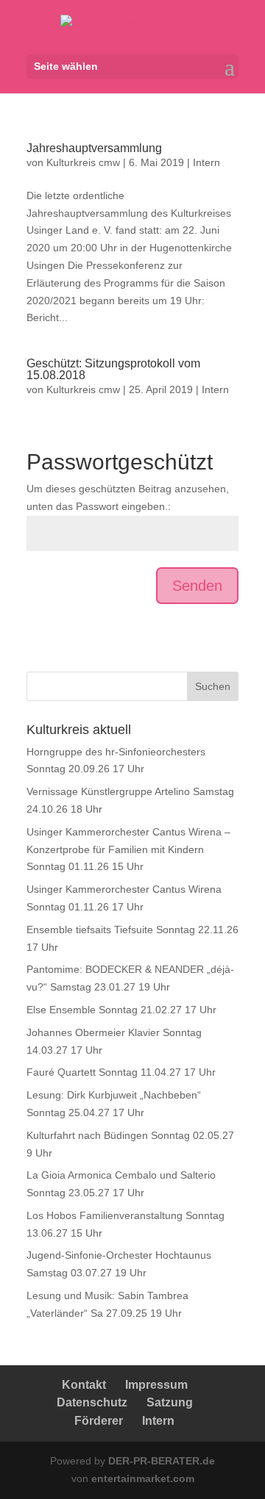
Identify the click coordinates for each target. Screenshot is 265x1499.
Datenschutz (92, 1402)
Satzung (169, 1402)
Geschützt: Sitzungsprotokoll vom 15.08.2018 (113, 369)
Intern (206, 162)
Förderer (98, 1420)
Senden (197, 586)
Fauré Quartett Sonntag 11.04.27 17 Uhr (121, 1072)
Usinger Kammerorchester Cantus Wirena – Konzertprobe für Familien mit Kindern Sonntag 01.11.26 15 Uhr (128, 849)
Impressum (156, 1384)
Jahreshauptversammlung (94, 148)
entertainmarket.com (142, 1478)
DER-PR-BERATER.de (161, 1461)
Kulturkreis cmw (83, 162)
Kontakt (84, 1384)
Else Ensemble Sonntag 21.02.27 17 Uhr (121, 1009)
